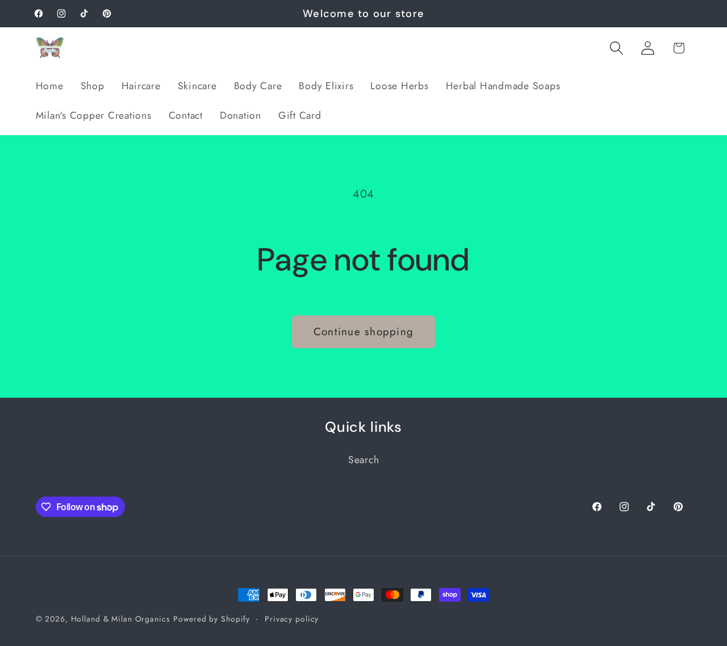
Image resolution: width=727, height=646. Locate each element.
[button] (616, 48)
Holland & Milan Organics (120, 618)
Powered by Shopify (211, 618)
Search (363, 459)
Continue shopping (363, 331)
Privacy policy (292, 618)
